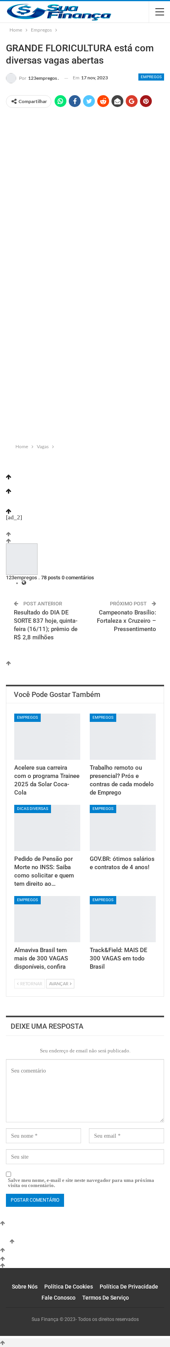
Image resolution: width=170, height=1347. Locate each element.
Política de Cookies (68, 1286)
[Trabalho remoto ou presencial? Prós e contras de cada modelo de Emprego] (123, 737)
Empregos (151, 77)
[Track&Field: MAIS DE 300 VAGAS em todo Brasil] (123, 919)
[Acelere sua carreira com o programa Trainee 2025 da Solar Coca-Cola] (47, 737)
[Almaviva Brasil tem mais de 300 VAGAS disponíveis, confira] (47, 919)
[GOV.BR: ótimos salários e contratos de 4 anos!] (123, 828)
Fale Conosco (59, 1297)
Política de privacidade (129, 1286)
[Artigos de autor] (22, 559)
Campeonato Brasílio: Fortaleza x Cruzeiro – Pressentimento (126, 621)
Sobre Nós (25, 1286)
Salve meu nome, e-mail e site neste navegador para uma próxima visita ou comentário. (81, 1183)
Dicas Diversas (32, 808)
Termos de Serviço (105, 1297)
